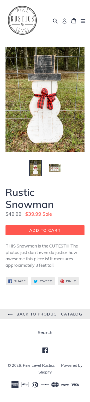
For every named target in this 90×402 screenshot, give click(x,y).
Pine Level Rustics (39, 365)
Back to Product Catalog (48, 314)
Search (45, 332)
